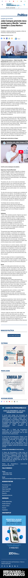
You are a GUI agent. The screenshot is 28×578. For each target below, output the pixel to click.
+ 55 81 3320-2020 (7, 473)
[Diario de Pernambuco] (14, 4)
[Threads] (17, 1)
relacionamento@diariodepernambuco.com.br (13, 478)
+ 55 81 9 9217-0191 (7, 474)
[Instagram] (5, 1)
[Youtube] (13, 1)
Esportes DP (5, 487)
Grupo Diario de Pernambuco (12, 562)
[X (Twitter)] (9, 1)
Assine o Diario (5, 505)
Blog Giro (4, 493)
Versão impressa (6, 503)
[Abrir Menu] (2, 4)
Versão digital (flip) (7, 501)
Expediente (5, 510)
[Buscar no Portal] (24, 5)
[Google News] (21, 1)
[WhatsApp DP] (17, 401)
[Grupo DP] (14, 573)
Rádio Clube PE (6, 491)
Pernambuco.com (6, 485)
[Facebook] (3, 1)
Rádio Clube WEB (6, 489)
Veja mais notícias (14, 335)
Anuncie (4, 507)
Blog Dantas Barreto (7, 495)
